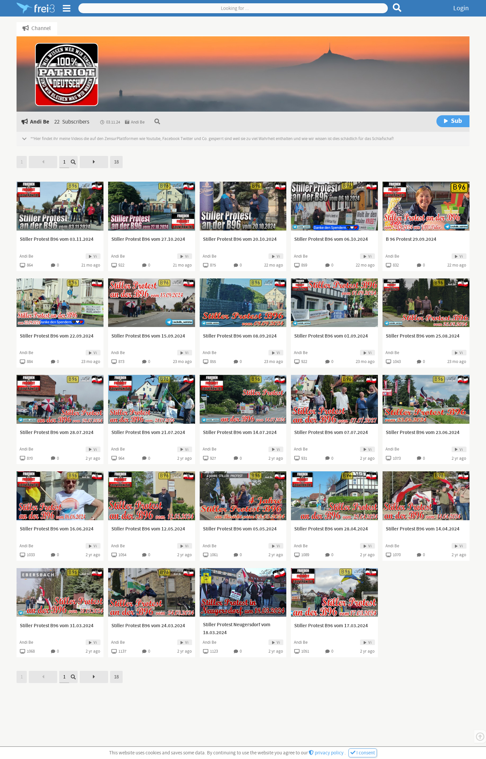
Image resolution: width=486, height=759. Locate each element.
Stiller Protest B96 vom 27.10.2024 (148, 239)
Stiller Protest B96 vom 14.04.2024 (423, 529)
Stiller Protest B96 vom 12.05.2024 (148, 529)
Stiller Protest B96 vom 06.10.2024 (331, 239)
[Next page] (94, 162)
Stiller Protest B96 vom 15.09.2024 (148, 336)
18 (116, 162)
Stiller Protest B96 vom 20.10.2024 (240, 239)
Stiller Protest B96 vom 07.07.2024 (331, 432)
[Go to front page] (36, 8)
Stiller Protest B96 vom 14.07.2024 (240, 432)
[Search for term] (397, 8)
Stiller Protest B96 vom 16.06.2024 (57, 529)
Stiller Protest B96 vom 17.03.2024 (331, 626)
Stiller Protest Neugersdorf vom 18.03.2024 (236, 629)
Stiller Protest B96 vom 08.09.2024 (240, 336)
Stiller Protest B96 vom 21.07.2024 (148, 432)
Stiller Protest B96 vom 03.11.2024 (57, 239)
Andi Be (26, 256)
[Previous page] (43, 162)
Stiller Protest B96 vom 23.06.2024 (423, 432)
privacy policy (329, 753)
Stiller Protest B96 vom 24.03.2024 (148, 626)
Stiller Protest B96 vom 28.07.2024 (57, 432)
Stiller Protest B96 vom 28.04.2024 (331, 529)
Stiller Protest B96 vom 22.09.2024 (57, 336)
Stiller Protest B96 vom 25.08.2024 (423, 336)
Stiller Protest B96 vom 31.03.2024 (57, 626)
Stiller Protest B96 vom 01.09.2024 (331, 336)
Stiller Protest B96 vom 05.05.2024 (240, 529)
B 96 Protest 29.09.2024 (411, 239)
